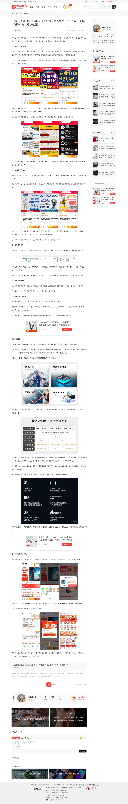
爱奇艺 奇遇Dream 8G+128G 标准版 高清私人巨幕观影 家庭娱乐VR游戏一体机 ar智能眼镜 (55, 539)
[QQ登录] (25, 737)
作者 (94, 21)
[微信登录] (28, 737)
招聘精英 (80, 785)
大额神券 (108, 6)
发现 (43, 7)
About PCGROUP (29, 785)
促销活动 (26, 13)
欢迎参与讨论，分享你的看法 (29, 742)
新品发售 (103, 6)
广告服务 (48, 785)
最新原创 (96, 133)
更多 (113, 81)
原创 (49, 7)
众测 (55, 7)
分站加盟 (75, 785)
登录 (86, 1)
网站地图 (85, 785)
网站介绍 (37, 785)
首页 (31, 7)
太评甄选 (26, 1)
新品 (31, 1)
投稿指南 (59, 785)
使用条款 (64, 785)
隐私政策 (43, 785)
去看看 (66, 329)
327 (52, 697)
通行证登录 (16, 738)
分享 (86, 684)
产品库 (21, 1)
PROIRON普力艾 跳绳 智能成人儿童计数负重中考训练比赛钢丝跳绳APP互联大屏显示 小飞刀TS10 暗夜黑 (55, 324)
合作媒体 (53, 785)
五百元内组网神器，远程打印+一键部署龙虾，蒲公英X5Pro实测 (106, 42)
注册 (91, 1)
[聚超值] (19, 7)
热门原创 (96, 81)
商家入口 (97, 1)
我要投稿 (112, 1)
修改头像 (17, 747)
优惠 (37, 7)
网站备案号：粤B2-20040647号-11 (55, 795)
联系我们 (69, 785)
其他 (21, 13)
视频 (35, 1)
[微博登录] (31, 737)
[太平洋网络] (37, 788)
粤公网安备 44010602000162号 (56, 800)
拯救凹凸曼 (32, 697)
